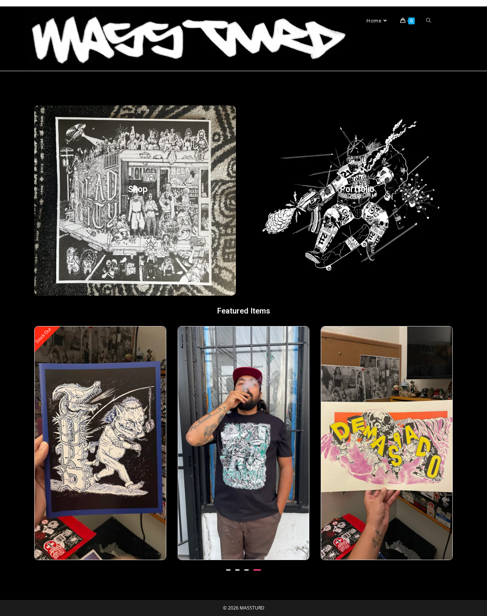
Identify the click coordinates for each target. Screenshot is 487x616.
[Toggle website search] (428, 20)
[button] (228, 570)
